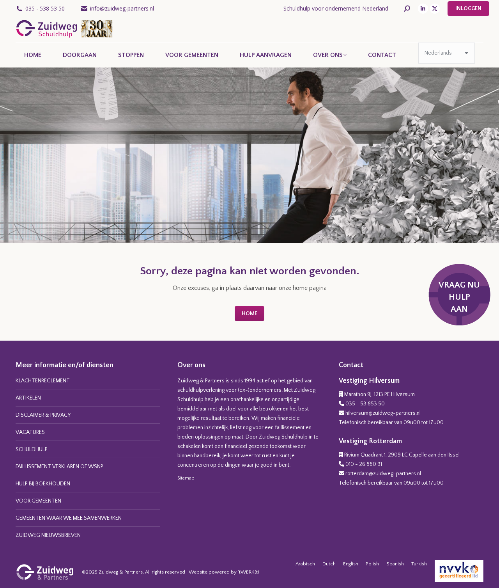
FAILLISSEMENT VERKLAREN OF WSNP (59, 467)
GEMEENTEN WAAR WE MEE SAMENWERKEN (69, 518)
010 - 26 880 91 (363, 464)
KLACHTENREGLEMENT (43, 381)
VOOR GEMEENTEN (38, 501)
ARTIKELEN (28, 398)
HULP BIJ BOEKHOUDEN (43, 484)
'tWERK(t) (248, 572)
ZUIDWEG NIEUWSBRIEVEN (48, 535)
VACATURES (30, 432)
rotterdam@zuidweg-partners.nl (383, 474)
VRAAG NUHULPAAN (459, 297)
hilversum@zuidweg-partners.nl (383, 413)
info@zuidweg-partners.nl (122, 8)
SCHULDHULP (32, 449)
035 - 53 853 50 (365, 404)
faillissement (289, 428)
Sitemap (186, 478)
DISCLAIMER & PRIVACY (43, 415)
